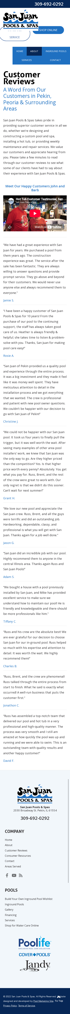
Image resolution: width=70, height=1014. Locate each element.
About (8, 845)
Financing (11, 915)
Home (8, 840)
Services (10, 920)
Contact (9, 861)
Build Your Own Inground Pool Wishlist (28, 899)
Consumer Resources (18, 856)
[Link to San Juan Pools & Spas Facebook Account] (7, 875)
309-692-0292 (49, 4)
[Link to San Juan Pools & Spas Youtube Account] (14, 875)
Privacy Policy (10, 1005)
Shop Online (48, 30)
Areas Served (13, 866)
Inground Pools (14, 904)
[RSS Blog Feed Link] (21, 875)
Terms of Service (26, 1005)
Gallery (9, 909)
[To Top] (58, 996)
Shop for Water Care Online (22, 925)
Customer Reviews (16, 850)
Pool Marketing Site (43, 1001)
